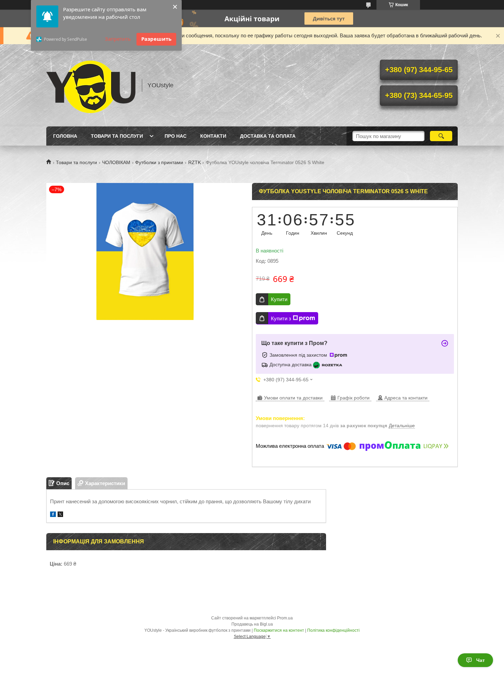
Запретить (118, 38)
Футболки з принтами (159, 162)
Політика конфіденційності (333, 630)
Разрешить (156, 38)
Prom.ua (285, 618)
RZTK (194, 162)
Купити (279, 299)
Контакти (213, 136)
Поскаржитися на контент (279, 630)
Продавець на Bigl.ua (252, 624)
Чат (480, 660)
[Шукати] (441, 136)
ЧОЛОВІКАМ (116, 162)
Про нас (176, 136)
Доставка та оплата (268, 136)
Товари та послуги (117, 136)
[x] (60, 515)
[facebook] (53, 515)
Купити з (281, 318)
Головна (65, 136)
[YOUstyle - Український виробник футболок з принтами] (90, 85)
